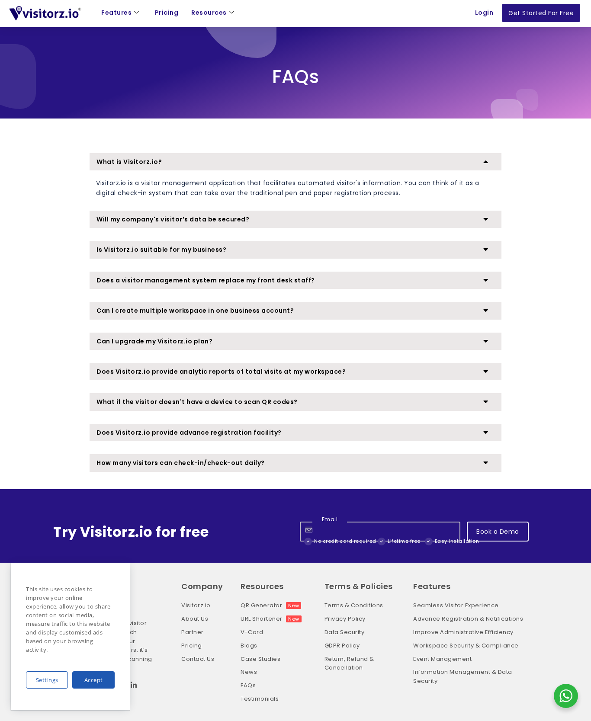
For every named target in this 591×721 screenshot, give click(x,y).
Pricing (167, 12)
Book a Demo (497, 531)
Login (484, 12)
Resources (209, 12)
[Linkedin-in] (133, 685)
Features (116, 12)
